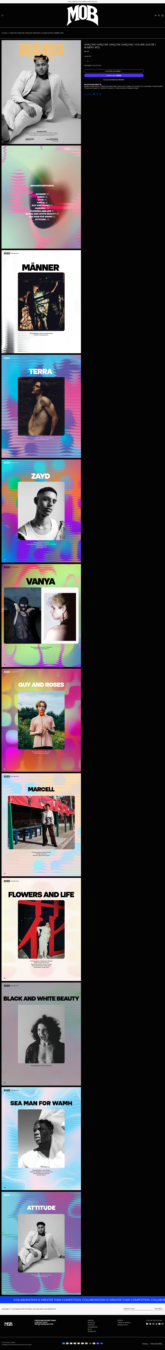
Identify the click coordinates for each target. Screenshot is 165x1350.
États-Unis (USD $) (156, 1343)
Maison (90, 1320)
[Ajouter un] (91, 59)
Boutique (91, 1323)
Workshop (92, 1331)
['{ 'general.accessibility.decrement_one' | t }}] (84, 59)
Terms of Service (123, 1323)
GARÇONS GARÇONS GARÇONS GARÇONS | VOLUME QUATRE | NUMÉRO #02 (36, 33)
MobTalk (91, 1325)
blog (90, 1329)
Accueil (4, 33)
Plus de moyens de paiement (113, 79)
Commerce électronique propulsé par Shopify (17, 1344)
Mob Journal (11, 1342)
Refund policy (122, 1325)
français (145, 1343)
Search (120, 1320)
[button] (159, 15)
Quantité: (87, 56)
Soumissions (92, 1327)
